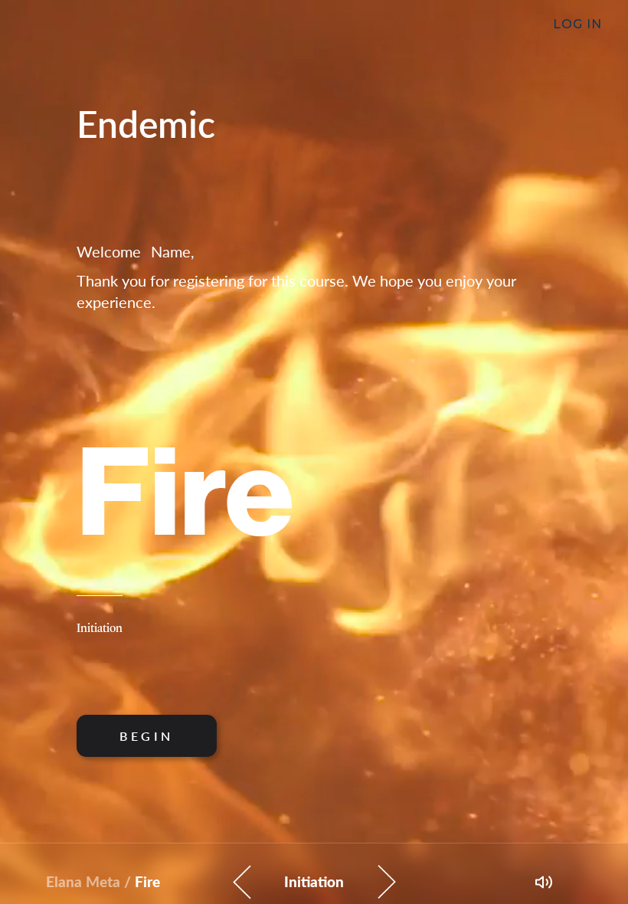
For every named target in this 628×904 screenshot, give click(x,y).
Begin (146, 736)
